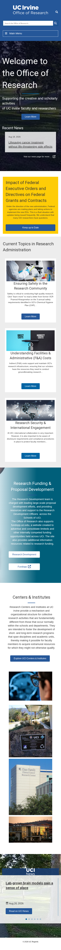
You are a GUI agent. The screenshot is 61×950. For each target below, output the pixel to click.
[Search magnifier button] (55, 23)
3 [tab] (31, 919)
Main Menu (15, 33)
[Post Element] (30, 142)
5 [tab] (37, 919)
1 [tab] (26, 919)
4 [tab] (34, 919)
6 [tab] (40, 919)
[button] (30, 117)
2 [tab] (29, 919)
